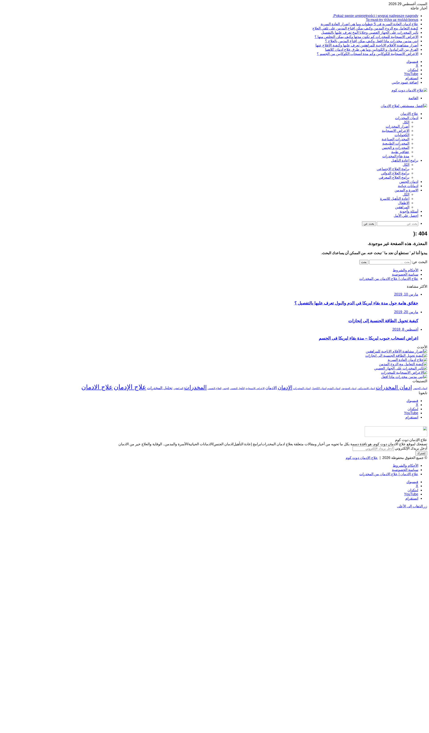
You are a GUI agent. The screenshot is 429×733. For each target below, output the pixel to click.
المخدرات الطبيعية (395, 143)
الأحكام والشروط (405, 270)
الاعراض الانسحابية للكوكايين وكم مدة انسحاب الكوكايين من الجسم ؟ (367, 54)
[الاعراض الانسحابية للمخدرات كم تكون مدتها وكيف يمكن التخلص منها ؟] (404, 372)
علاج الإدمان (130, 387)
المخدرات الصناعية (395, 139)
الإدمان (285, 387)
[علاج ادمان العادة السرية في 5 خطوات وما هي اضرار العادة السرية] (407, 360)
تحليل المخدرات (159, 388)
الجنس (225, 388)
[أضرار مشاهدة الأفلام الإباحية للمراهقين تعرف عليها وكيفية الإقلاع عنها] (396, 351)
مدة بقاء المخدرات (395, 156)
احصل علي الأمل (406, 216)
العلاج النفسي (214, 388)
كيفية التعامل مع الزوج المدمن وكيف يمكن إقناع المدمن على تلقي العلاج (365, 28)
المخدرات (195, 387)
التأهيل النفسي (237, 388)
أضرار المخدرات (397, 126)
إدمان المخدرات (394, 387)
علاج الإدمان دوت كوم (362, 458)
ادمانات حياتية (408, 186)
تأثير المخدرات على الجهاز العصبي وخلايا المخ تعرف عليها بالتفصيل (369, 32)
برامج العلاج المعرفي (394, 177)
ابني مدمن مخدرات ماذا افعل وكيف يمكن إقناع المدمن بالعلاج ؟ (371, 41)
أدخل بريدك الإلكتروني (411, 448)
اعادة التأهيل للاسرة (394, 199)
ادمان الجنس (408, 182)
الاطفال (403, 203)
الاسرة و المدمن (406, 190)
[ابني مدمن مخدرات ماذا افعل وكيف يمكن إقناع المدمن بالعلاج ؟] (404, 377)
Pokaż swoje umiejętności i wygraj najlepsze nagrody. (375, 16)
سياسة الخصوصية (405, 274)
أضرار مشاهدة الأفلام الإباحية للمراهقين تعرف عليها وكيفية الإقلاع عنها (366, 45)
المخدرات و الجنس (395, 148)
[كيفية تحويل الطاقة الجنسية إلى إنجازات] (396, 355)
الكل (406, 122)
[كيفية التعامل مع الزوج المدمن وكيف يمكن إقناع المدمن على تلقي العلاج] (403, 364)
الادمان (271, 388)
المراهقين (402, 207)
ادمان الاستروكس (366, 388)
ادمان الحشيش (348, 388)
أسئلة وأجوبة (409, 211)
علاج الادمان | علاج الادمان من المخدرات (388, 279)
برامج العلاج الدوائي (395, 173)
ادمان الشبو (333, 388)
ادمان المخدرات (406, 118)
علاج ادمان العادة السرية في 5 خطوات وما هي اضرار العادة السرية (369, 24)
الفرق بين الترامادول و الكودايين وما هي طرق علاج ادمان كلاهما (371, 49)
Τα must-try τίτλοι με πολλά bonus (392, 20)
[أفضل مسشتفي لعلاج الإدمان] (404, 106)
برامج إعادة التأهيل (404, 160)
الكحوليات (402, 135)
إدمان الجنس (420, 388)
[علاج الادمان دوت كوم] (409, 90)
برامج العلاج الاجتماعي (393, 169)
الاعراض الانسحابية (395, 131)
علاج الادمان (409, 114)
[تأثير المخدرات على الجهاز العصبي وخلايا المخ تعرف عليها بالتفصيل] (400, 368)
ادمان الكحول (318, 388)
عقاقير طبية (400, 152)
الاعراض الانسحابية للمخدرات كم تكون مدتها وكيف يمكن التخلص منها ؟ (366, 37)
